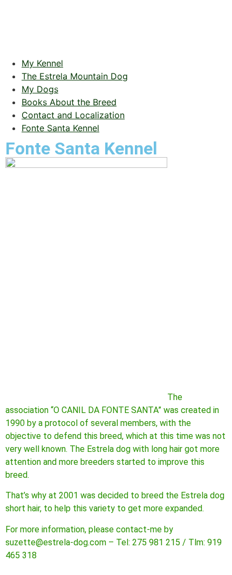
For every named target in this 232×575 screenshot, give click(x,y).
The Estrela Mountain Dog (75, 76)
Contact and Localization (73, 115)
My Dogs (40, 89)
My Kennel (42, 63)
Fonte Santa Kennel (60, 128)
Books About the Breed (69, 102)
